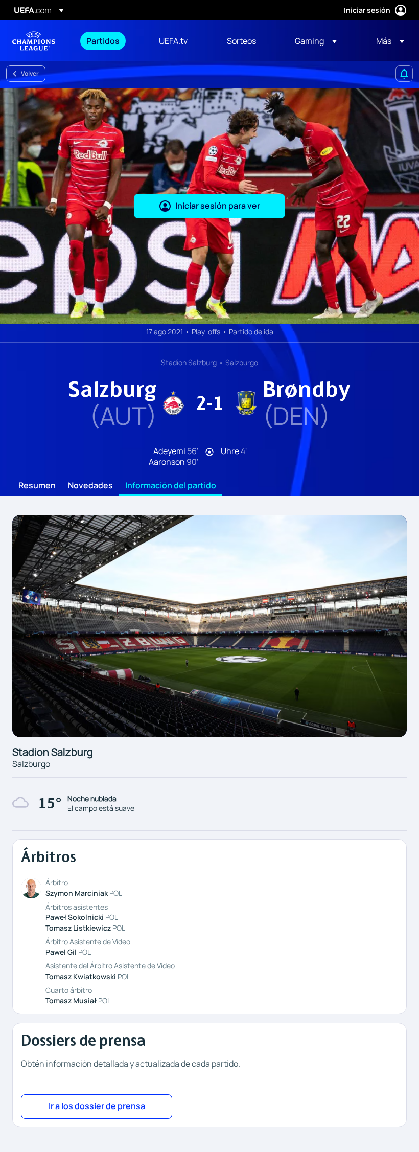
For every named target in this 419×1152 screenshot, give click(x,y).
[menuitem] (110, 41)
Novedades (90, 485)
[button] (315, 41)
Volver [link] (30, 73)
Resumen (37, 485)
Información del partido (170, 485)
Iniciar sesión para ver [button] (217, 205)
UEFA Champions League (33, 41)
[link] (103, 41)
